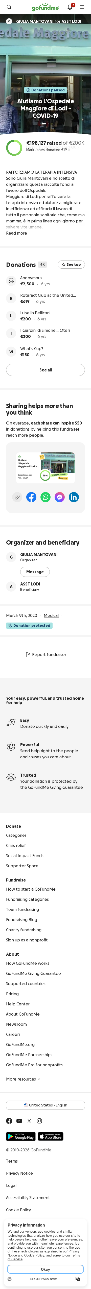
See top (74, 265)
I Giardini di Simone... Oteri (45, 330)
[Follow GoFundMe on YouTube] (19, 1121)
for (48, 21)
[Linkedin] (74, 497)
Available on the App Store (50, 1136)
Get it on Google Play (21, 1136)
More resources (21, 1079)
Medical (51, 615)
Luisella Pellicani (35, 313)
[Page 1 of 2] (44, 123)
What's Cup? (31, 348)
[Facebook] (31, 497)
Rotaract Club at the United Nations (46, 295)
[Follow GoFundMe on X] (29, 1121)
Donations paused (48, 90)
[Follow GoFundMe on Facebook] (9, 1121)
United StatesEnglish (48, 1105)
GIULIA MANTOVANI (39, 554)
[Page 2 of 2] (48, 123)
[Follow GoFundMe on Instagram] (39, 1121)
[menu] (82, 7)
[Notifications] (70, 7)
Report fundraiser (49, 654)
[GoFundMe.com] (45, 7)
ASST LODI (30, 584)
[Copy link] (17, 497)
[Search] (9, 7)
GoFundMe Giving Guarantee (55, 787)
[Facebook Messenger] (60, 497)
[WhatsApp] (45, 497)
